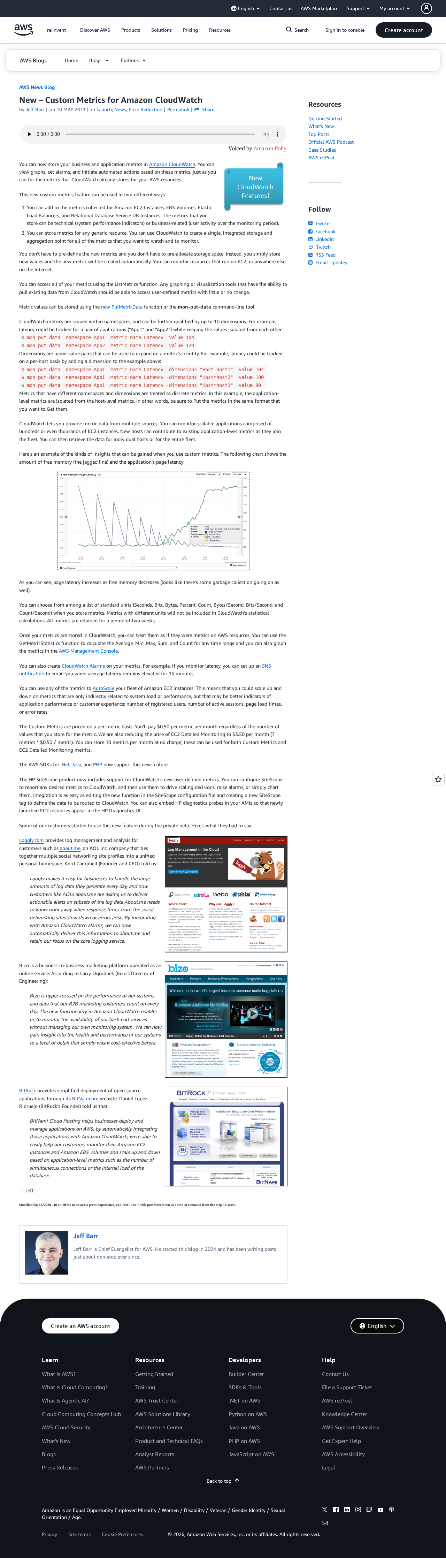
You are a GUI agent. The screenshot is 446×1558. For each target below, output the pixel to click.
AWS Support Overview (350, 1427)
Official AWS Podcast (331, 142)
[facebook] (336, 1510)
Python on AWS (248, 1414)
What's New (321, 126)
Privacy (49, 1534)
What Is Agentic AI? (65, 1400)
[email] (325, 1524)
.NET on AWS (245, 1400)
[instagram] (358, 1510)
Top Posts (318, 134)
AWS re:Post (321, 157)
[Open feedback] (438, 779)
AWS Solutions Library (162, 1414)
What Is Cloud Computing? (75, 1387)
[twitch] (369, 1510)
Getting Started (325, 118)
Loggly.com (31, 840)
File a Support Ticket (347, 1387)
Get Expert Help (341, 1440)
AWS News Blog (37, 87)
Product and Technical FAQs (169, 1440)
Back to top (219, 1481)
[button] (95, 30)
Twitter (322, 223)
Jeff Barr (35, 109)
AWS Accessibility (343, 1454)
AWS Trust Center (156, 1400)
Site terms (79, 1534)
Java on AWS (244, 1427)
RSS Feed (325, 255)
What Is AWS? (59, 1373)
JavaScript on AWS (251, 1454)
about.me (69, 848)
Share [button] (207, 109)
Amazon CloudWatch (172, 164)
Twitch (323, 247)
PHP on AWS (244, 1440)
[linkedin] (347, 1510)
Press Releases (60, 1467)
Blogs (49, 1454)
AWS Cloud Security (66, 1427)
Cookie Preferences (122, 1534)
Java (76, 764)
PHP (97, 764)
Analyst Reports (154, 1454)
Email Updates (330, 262)
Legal (328, 1467)
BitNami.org (85, 1098)
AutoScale (103, 688)
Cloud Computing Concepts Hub (81, 1414)
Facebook (325, 231)
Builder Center (246, 1373)
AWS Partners (152, 1467)
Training (145, 1387)
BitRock (27, 1090)
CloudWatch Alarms (83, 666)
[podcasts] (391, 1510)
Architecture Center (159, 1427)
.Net (65, 764)
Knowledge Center (344, 1414)
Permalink (178, 109)
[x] (325, 1510)
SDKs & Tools (245, 1387)
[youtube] (380, 1510)
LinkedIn (324, 239)
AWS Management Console (88, 651)
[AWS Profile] (426, 8)
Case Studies (322, 150)
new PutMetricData (122, 307)
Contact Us (335, 1373)
